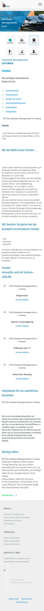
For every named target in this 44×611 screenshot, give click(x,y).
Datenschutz (27, 599)
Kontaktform (22, 602)
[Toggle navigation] (40, 4)
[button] (22, 495)
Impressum (14, 599)
